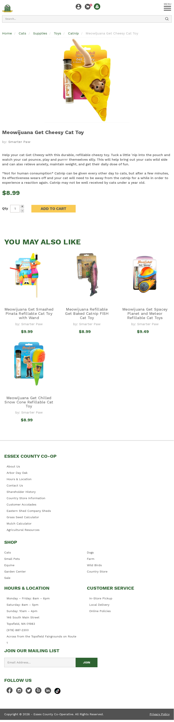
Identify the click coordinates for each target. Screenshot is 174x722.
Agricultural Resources (23, 530)
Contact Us (15, 485)
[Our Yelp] (38, 691)
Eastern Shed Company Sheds (29, 510)
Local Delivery (99, 604)
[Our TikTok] (57, 690)
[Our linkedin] (48, 691)
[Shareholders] (97, 6)
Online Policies (100, 611)
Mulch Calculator (19, 523)
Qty (5, 208)
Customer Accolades (21, 504)
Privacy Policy (160, 714)
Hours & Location (19, 479)
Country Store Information (26, 498)
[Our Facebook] (10, 691)
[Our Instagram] (19, 691)
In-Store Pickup (100, 598)
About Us (13, 466)
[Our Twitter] (29, 691)
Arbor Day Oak (17, 472)
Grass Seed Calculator (23, 517)
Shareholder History (21, 491)
